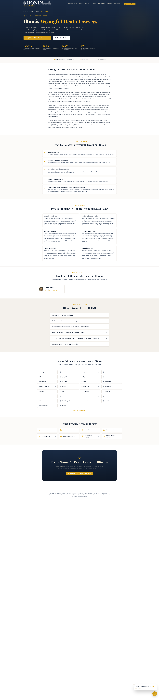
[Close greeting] (134, 684)
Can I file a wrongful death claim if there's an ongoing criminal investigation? (75, 338)
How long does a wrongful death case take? (65, 344)
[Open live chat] (154, 693)
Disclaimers (101, 4)
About (94, 4)
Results (81, 4)
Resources (117, 4)
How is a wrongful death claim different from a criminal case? (70, 327)
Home (25, 11)
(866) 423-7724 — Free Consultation (38, 38)
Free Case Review (62, 38)
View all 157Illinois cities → (79, 411)
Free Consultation (130, 4)
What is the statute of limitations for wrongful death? (68, 332)
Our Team (87, 4)
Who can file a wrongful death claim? (63, 315)
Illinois (37, 11)
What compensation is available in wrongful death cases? (69, 321)
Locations (31, 11)
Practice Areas (72, 4)
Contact (109, 4)
